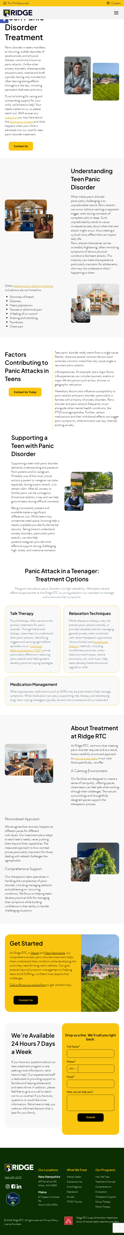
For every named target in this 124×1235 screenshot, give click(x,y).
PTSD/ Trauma (74, 1201)
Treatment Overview (105, 1182)
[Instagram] (7, 1184)
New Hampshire (55, 952)
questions (11, 117)
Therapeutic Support (105, 1197)
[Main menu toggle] (116, 13)
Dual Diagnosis (74, 1187)
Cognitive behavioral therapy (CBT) (26, 648)
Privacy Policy (50, 1220)
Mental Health (74, 1177)
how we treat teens (86, 758)
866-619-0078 (13, 1177)
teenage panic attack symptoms (33, 285)
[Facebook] (13, 1184)
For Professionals (18, 3)
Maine (35, 952)
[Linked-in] (18, 1184)
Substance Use (74, 1182)
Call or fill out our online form (28, 984)
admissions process (21, 121)
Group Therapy (103, 1201)
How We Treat (102, 1177)
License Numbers (12, 1224)
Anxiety (70, 1197)
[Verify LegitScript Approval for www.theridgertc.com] (12, 1199)
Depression (72, 1192)
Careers (116, 3)
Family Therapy (102, 1207)
